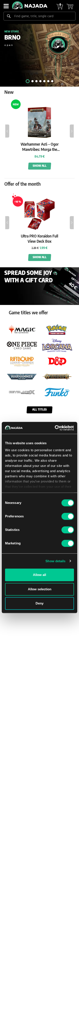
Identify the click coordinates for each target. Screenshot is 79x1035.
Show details (55, 561)
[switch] (67, 516)
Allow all (39, 575)
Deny (39, 603)
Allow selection (39, 589)
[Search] (9, 16)
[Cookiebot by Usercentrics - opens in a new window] (56, 428)
